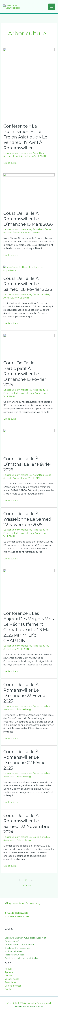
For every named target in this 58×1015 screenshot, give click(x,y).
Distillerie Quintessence (17, 948)
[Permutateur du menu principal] (51, 7)
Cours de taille (41, 294)
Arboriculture (10, 156)
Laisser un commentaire (17, 153)
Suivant (29, 885)
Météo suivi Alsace (14, 954)
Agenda (9, 972)
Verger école (12, 979)
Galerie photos (13, 985)
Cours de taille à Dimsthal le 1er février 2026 (27, 464)
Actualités (38, 153)
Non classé (26, 393)
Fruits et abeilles (13, 951)
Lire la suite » (10, 162)
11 (38, 880)
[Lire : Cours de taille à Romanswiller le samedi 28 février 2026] (28, 268)
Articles (9, 975)
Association (11, 982)
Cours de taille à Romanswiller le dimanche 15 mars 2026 (28, 219)
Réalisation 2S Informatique (29, 1006)
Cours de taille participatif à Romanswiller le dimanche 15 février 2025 (24, 373)
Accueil (9, 968)
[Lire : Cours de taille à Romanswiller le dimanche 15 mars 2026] (28, 190)
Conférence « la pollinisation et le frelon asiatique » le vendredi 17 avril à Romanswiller (25, 137)
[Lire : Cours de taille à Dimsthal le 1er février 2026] (28, 440)
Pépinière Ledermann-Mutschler (22, 958)
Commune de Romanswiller (19, 944)
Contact (9, 989)
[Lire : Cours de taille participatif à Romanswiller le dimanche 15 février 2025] (28, 345)
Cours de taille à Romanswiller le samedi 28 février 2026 (27, 284)
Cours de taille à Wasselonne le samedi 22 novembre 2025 (27, 519)
